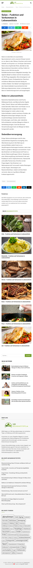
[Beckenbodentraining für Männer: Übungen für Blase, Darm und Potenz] (6, 368)
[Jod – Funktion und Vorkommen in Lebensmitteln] (16, 335)
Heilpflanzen (27, 528)
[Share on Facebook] (5, 27)
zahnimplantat (6, 553)
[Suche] (30, 3)
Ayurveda (5, 520)
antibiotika (27, 517)
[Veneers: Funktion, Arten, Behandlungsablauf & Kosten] (6, 393)
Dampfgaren (5, 523)
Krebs (4, 534)
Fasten (16, 525)
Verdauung (5, 547)
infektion (13, 531)
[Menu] (3, 3)
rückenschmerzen (24, 537)
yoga (14, 550)
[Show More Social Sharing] (30, 27)
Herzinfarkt (6, 531)
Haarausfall (27, 525)
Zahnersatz (21, 550)
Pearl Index (4, 537)
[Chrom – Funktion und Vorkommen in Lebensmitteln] (16, 269)
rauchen (15, 537)
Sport (4, 544)
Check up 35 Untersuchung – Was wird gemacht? (13, 504)
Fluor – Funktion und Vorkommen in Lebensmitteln (16, 324)
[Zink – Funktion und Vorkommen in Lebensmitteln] (16, 223)
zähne (14, 553)
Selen (3, 181)
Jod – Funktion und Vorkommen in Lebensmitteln (15, 346)
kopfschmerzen (26, 531)
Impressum (26, 562)
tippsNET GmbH (24, 564)
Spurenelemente (6, 11)
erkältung (4, 525)
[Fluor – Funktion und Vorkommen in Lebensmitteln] (16, 313)
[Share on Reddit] (25, 27)
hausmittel (5, 528)
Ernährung (11, 525)
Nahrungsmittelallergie (24, 534)
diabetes (12, 523)
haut (12, 528)
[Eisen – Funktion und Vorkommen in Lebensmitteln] (16, 291)
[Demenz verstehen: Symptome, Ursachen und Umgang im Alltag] (6, 377)
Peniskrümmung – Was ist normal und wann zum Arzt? (15, 490)
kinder (18, 531)
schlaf (3, 540)
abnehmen (7, 516)
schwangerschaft (21, 540)
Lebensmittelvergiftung (13, 534)
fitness (21, 525)
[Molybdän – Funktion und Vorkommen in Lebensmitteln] (16, 245)
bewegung (21, 520)
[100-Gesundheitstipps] (16, 2)
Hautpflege (18, 528)
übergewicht (19, 553)
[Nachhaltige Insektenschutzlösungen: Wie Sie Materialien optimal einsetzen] (6, 402)
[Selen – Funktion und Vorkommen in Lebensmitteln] (16, 41)
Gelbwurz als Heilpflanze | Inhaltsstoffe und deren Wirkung (16, 482)
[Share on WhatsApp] (18, 27)
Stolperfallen (21, 544)
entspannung (22, 523)
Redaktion (5, 23)
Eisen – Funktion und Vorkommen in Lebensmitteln (16, 301)
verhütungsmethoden (14, 547)
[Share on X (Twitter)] (11, 27)
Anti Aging (19, 517)
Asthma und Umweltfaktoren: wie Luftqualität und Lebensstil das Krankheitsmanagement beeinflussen (20, 384)
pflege (10, 537)
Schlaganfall (10, 540)
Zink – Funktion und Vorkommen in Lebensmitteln (16, 234)
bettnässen (12, 520)
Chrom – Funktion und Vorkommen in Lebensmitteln (16, 279)
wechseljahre (6, 550)
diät (17, 523)
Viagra (23, 547)
